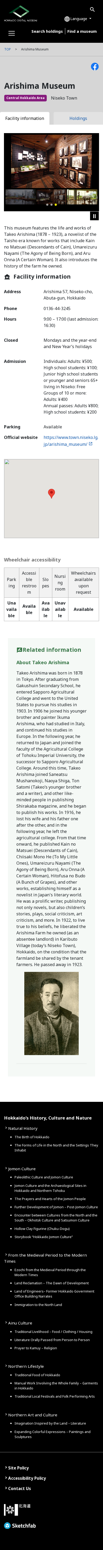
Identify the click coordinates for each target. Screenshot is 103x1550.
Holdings (78, 118)
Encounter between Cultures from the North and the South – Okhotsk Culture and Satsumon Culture (56, 1218)
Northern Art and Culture (32, 1414)
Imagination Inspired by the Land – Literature (50, 1423)
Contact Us (19, 1488)
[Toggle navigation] (11, 33)
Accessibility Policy (27, 1478)
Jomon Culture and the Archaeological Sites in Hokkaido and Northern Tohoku (50, 1188)
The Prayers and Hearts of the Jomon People (50, 1198)
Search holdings (47, 31)
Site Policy (18, 1468)
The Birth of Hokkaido (32, 1137)
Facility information (24, 118)
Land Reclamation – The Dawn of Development (52, 1283)
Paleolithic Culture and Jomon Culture (44, 1177)
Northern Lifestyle (26, 1366)
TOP (7, 49)
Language (76, 19)
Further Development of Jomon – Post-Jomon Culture (56, 1207)
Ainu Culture (20, 1323)
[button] (47, 205)
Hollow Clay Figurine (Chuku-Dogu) (42, 1228)
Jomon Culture (22, 1168)
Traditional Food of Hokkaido (37, 1375)
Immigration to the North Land (38, 1304)
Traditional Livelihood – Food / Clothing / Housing (53, 1331)
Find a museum (82, 31)
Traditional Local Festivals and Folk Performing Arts (55, 1396)
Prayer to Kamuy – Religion (36, 1348)
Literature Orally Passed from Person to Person (52, 1339)
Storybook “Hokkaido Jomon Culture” (44, 1236)
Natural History (23, 1128)
